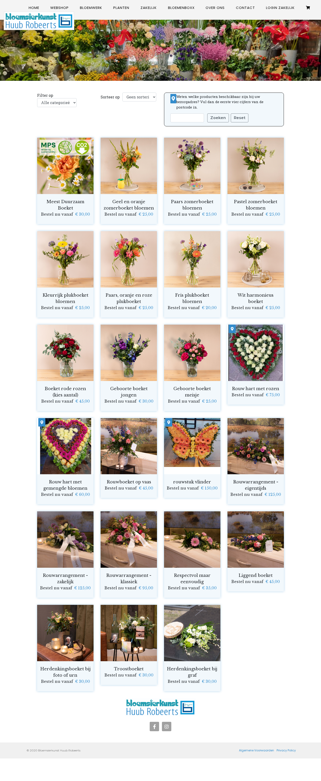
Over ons (215, 7)
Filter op (45, 95)
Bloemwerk (91, 7)
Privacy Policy (286, 750)
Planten (121, 7)
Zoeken (218, 118)
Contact (245, 7)
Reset (239, 118)
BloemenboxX (181, 7)
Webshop (59, 7)
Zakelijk (149, 7)
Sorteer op (110, 96)
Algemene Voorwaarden (256, 750)
